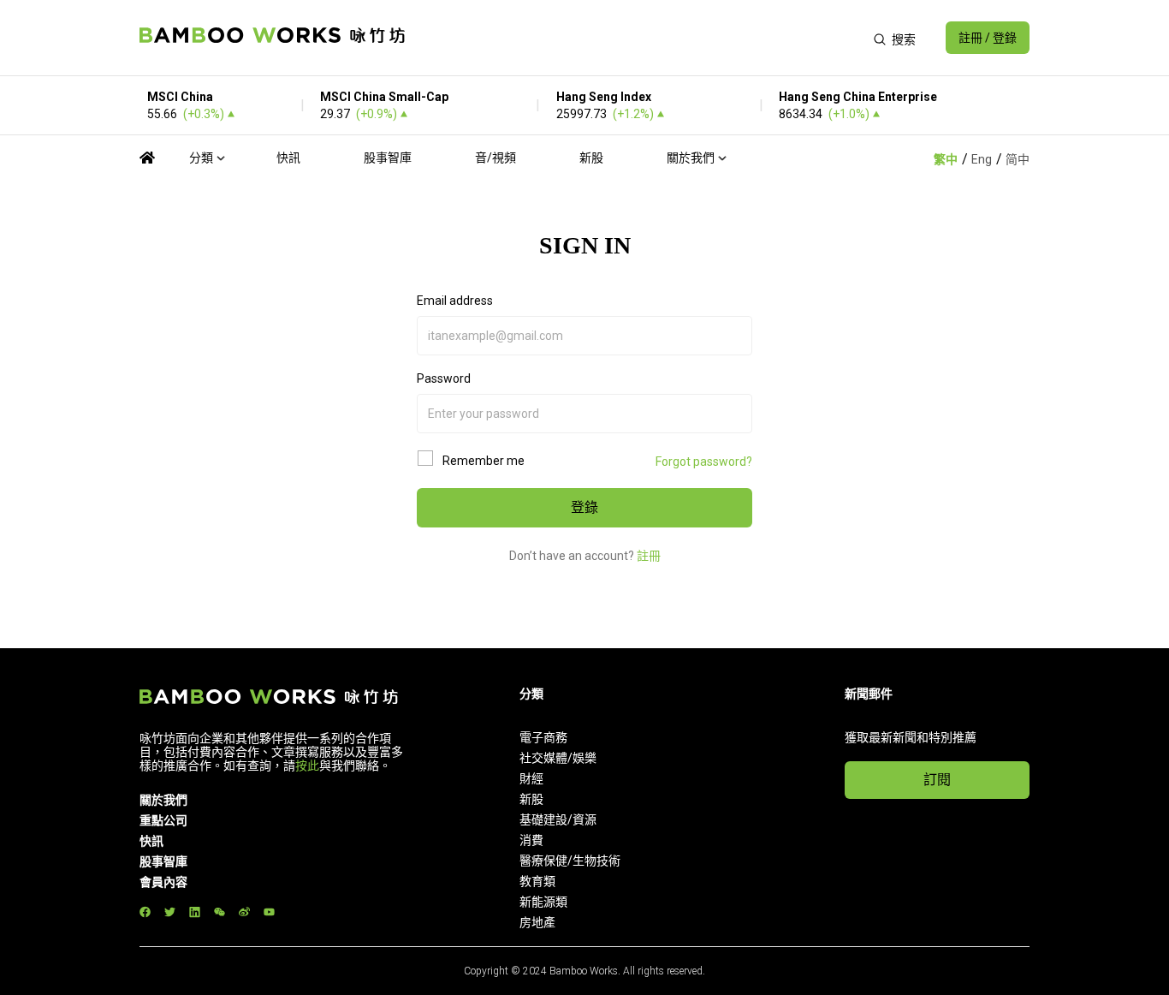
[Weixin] (219, 911)
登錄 (584, 507)
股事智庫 (388, 157)
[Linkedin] (194, 911)
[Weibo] (244, 911)
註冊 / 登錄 (987, 38)
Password (444, 378)
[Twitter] (169, 911)
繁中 (946, 159)
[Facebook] (145, 911)
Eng (981, 159)
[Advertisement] (639, 37)
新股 (591, 157)
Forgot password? (704, 461)
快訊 (288, 157)
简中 (1018, 159)
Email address (455, 300)
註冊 (649, 556)
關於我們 (691, 157)
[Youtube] (269, 911)
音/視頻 (495, 157)
